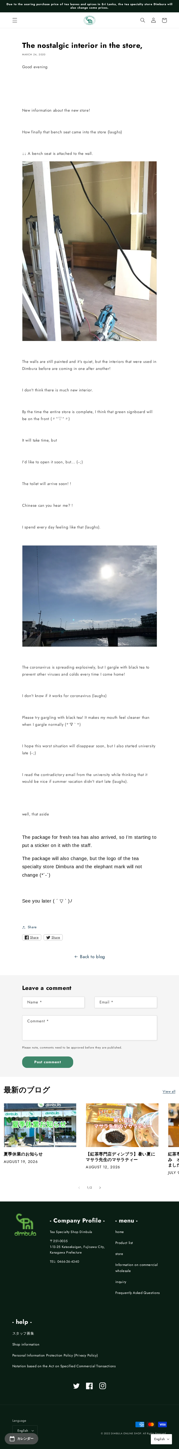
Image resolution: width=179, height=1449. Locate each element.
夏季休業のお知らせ (23, 1154)
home (119, 1231)
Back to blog (92, 956)
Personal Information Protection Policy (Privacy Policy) (55, 1355)
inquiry (120, 1281)
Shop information (26, 1344)
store (119, 1253)
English (22, 1430)
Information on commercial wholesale (136, 1267)
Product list (124, 1242)
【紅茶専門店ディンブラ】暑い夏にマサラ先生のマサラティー (120, 1156)
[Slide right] (100, 1188)
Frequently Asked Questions (137, 1292)
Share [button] (32, 927)
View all (169, 1091)
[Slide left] (79, 1188)
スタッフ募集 (23, 1333)
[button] (14, 20)
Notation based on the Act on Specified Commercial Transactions (64, 1366)
